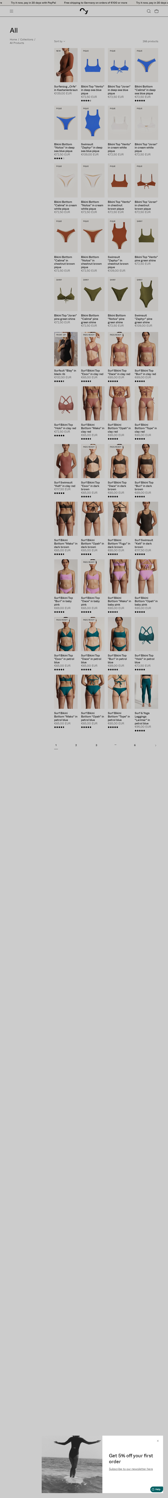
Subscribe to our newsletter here (131, 1469)
